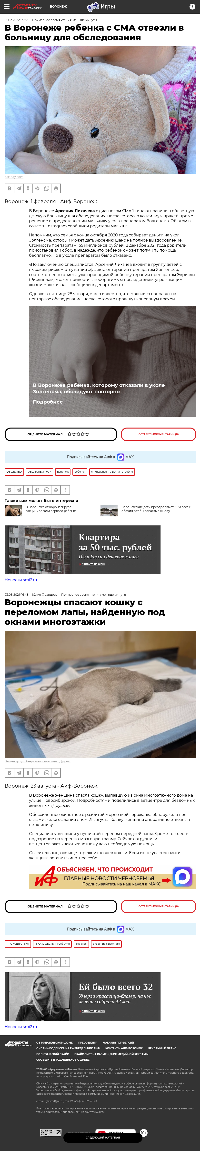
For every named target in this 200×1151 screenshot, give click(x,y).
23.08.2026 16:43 (16, 594)
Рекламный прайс (162, 1048)
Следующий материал (103, 1137)
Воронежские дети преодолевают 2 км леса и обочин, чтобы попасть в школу (156, 509)
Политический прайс (52, 1054)
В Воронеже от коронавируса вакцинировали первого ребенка (51, 509)
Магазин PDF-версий (118, 1042)
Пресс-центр (87, 1042)
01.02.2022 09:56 (16, 20)
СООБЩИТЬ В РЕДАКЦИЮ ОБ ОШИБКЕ (63, 1059)
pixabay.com (14, 177)
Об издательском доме (54, 1042)
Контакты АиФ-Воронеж (124, 1048)
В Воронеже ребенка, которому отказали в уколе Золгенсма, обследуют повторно (99, 388)
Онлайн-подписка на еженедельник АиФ (68, 1048)
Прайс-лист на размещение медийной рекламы (111, 1054)
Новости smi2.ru (21, 580)
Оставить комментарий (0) (159, 434)
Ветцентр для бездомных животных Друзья (37, 761)
